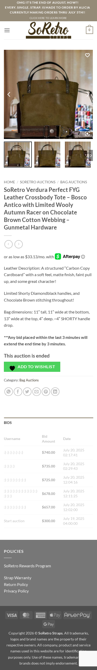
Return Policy (16, 584)
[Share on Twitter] (27, 391)
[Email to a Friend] (36, 391)
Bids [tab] (8, 423)
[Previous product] (18, 244)
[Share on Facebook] (18, 391)
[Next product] (8, 244)
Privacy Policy (16, 590)
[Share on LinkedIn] (55, 391)
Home (9, 182)
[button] (7, 30)
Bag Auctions (73, 182)
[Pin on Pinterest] (46, 391)
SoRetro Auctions (37, 182)
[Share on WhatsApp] (8, 391)
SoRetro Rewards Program (27, 565)
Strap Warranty (17, 577)
